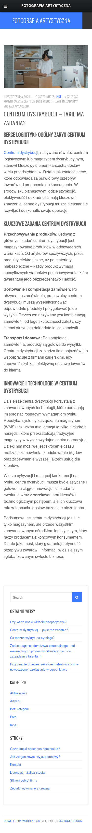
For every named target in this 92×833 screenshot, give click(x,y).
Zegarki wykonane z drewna (30, 788)
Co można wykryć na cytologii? (32, 637)
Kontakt (15, 764)
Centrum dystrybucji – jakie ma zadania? (39, 629)
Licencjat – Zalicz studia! (28, 772)
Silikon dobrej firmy (23, 780)
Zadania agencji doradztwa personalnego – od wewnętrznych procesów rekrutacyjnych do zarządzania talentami (42, 650)
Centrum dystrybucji (21, 152)
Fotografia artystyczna (41, 20)
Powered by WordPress (22, 821)
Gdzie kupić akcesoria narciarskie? (35, 748)
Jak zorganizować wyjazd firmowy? (35, 756)
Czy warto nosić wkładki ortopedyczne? (38, 621)
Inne (58, 96)
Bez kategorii (19, 708)
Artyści (15, 701)
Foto (13, 716)
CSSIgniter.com (70, 821)
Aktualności (18, 693)
